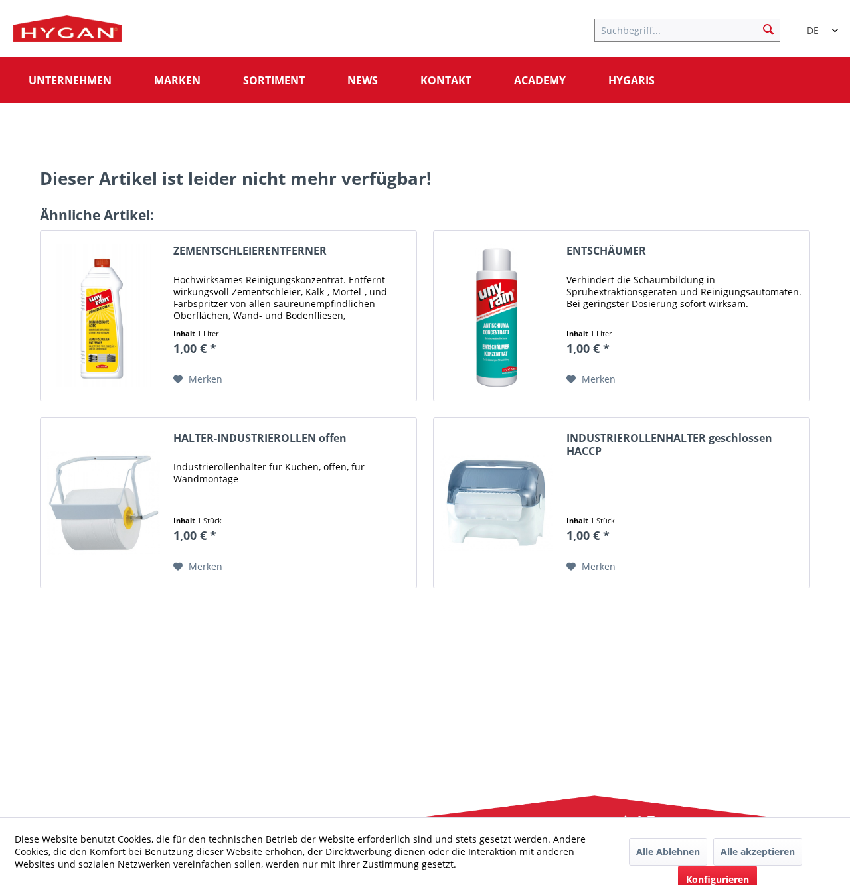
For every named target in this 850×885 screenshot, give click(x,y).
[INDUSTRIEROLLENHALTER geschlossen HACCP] (496, 503)
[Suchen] (768, 28)
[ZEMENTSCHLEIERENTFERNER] (103, 315)
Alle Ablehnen (668, 851)
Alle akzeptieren (758, 851)
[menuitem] (694, 28)
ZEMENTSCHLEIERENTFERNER (250, 251)
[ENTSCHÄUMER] (496, 315)
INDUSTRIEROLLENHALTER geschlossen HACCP (669, 444)
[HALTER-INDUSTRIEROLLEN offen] (103, 503)
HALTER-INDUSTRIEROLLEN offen (260, 438)
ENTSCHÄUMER (606, 251)
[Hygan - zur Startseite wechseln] (67, 31)
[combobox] (817, 24)
